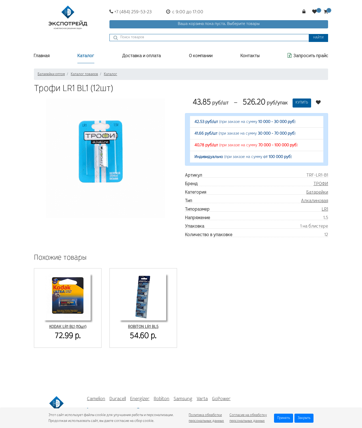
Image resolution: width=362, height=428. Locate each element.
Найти (318, 38)
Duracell (117, 399)
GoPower (221, 399)
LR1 (325, 209)
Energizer (139, 399)
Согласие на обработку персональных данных (248, 418)
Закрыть (304, 418)
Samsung (183, 399)
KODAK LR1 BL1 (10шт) (67, 327)
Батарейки (317, 192)
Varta (202, 399)
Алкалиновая (314, 201)
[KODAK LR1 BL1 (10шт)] (67, 296)
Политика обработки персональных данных (206, 418)
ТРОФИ (321, 184)
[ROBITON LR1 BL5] (143, 296)
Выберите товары (243, 24)
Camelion (96, 399)
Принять (283, 418)
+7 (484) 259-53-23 (132, 12)
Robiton (161, 399)
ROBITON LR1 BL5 (143, 327)
